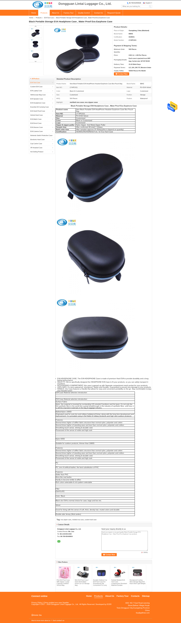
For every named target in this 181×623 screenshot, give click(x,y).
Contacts (135, 596)
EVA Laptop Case (36, 91)
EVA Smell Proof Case (37, 111)
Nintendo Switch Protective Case (41, 135)
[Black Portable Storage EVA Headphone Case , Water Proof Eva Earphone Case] (35, 33)
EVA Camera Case (36, 131)
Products (44, 13)
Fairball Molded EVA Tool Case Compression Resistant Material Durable (119, 582)
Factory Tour (69, 13)
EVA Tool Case (49, 18)
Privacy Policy (36, 603)
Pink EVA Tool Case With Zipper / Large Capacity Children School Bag (63, 582)
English (148, 3)
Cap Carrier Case (36, 143)
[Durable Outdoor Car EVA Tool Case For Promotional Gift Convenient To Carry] (101, 572)
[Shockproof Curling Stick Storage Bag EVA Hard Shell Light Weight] (137, 572)
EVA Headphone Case (37, 103)
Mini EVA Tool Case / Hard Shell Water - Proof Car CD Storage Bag (82, 582)
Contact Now (123, 74)
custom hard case (91, 520)
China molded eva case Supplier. (56, 603)
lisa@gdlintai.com (143, 613)
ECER (109, 604)
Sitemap (146, 596)
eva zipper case (66, 520)
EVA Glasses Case (36, 127)
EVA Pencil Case (35, 123)
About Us (55, 13)
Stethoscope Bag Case (38, 95)
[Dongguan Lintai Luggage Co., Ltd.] (42, 5)
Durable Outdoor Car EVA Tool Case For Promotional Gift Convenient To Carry (100, 582)
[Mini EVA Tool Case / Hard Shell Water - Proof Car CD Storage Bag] (82, 572)
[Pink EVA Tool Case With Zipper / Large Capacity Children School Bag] (64, 572)
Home (33, 13)
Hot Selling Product (36, 152)
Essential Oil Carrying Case (39, 107)
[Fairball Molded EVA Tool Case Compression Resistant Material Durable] (119, 572)
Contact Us (98, 13)
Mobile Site (37, 615)
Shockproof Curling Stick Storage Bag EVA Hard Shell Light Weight (137, 581)
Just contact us (58, 620)
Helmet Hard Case (36, 115)
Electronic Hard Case (37, 139)
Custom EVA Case (36, 87)
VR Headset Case (36, 148)
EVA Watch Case (35, 119)
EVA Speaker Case (36, 99)
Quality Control (84, 13)
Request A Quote (114, 13)
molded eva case (78, 520)
